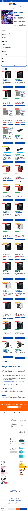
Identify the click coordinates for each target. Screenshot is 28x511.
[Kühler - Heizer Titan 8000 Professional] (8, 131)
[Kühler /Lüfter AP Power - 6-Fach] (20, 149)
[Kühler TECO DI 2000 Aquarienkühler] (20, 345)
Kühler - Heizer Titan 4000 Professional (7, 118)
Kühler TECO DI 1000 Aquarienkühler (6, 351)
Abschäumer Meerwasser (23, 419)
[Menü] (2, 6)
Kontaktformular (12, 426)
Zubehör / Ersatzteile (4, 54)
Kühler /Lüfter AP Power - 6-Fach (19, 156)
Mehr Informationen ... (3, 510)
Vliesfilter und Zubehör (22, 432)
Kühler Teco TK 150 (6, 232)
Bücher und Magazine (22, 430)
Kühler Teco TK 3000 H (18, 271)
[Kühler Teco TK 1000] (8, 206)
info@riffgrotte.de (12, 443)
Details (20, 181)
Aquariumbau (4, 30)
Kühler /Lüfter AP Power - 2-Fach (7, 156)
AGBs (19, 491)
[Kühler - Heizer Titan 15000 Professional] (20, 93)
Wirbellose (3, 58)
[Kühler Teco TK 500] (8, 74)
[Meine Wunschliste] (23, 6)
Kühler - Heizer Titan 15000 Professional (19, 99)
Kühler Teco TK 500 (6, 80)
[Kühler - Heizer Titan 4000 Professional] (8, 112)
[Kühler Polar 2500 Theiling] (20, 168)
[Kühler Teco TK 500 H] (20, 74)
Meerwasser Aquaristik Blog (14, 420)
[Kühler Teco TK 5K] (8, 285)
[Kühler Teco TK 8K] (20, 305)
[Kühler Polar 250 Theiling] (8, 188)
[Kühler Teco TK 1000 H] (20, 206)
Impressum (21, 491)
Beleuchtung (4, 37)
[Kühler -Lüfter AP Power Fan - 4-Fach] (20, 131)
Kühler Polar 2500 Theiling (19, 174)
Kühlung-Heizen (4, 41)
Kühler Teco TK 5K (6, 291)
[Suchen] (21, 6)
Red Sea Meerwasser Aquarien (6, 34)
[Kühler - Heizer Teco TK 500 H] (8, 93)
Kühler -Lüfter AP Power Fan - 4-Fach (20, 137)
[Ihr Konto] (25, 6)
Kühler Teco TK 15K (18, 232)
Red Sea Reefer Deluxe (22, 424)
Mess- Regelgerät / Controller (7, 47)
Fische (3, 55)
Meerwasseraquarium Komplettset (6, 33)
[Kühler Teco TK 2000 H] (20, 246)
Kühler (4, 44)
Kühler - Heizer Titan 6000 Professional (19, 118)
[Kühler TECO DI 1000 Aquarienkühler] (8, 345)
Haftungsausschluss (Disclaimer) (9, 491)
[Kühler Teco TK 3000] (8, 266)
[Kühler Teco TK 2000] (8, 246)
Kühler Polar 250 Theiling (7, 193)
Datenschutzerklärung (15, 491)
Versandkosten (13, 502)
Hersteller (3, 61)
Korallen (3, 57)
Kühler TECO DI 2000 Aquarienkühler (18, 351)
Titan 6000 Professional (5, 384)
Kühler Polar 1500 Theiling (7, 174)
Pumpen (3, 38)
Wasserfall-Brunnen (22, 431)
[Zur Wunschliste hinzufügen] (11, 77)
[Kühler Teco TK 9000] (8, 325)
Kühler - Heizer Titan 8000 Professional (7, 137)
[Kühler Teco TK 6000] (20, 285)
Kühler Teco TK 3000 (6, 271)
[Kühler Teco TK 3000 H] (20, 266)
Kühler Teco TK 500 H (18, 80)
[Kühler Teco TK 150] (8, 226)
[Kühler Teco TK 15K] (20, 226)
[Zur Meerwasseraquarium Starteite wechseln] (14, 4)
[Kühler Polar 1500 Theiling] (8, 168)
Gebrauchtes (4, 51)
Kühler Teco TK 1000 (6, 212)
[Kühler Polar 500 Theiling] (20, 188)
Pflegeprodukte (4, 48)
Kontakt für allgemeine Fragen (13, 445)
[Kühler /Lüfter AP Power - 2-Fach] (8, 149)
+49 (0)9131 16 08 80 (13, 440)
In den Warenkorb (8, 105)
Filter (14, 65)
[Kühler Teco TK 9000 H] (20, 325)
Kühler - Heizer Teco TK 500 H (7, 99)
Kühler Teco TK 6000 (18, 291)
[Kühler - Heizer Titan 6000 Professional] (20, 112)
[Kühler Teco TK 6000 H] (8, 305)
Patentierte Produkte (13, 421)
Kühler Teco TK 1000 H (18, 212)
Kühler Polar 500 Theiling (19, 193)
